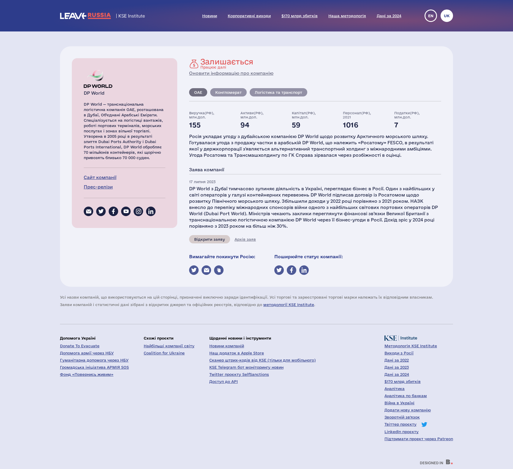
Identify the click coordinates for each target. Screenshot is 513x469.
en (430, 16)
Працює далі (226, 63)
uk (447, 16)
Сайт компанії (100, 177)
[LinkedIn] (151, 211)
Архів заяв (245, 239)
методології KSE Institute (288, 304)
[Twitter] (101, 211)
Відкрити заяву (209, 239)
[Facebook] (113, 211)
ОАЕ (198, 92)
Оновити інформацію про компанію (231, 73)
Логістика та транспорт (278, 92)
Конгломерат (228, 92)
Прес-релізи (98, 186)
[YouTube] (126, 211)
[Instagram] (138, 211)
